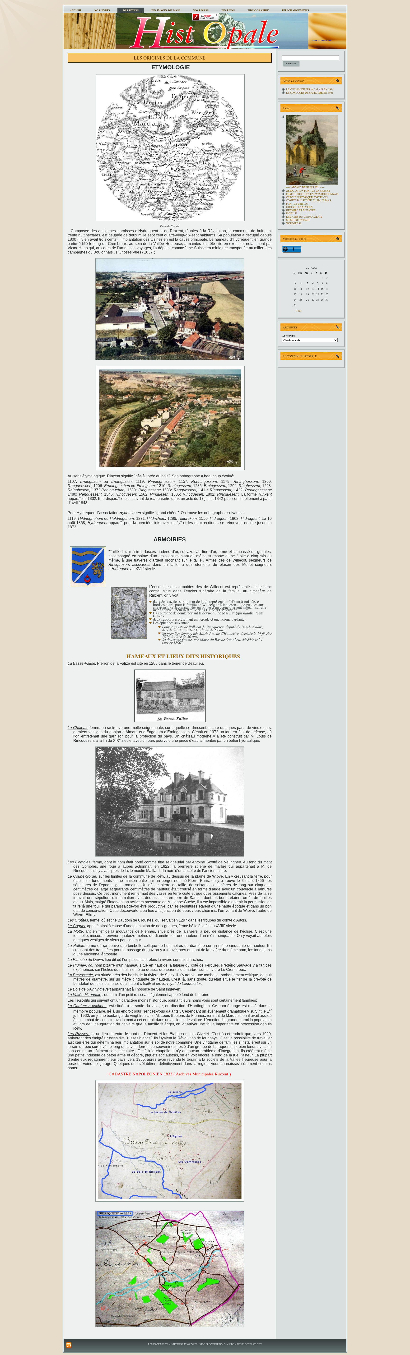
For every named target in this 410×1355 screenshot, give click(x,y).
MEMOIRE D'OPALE (298, 220)
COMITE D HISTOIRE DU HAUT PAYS (308, 200)
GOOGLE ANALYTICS (299, 207)
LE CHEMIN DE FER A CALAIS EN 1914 (310, 89)
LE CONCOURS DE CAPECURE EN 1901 (309, 92)
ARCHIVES (288, 336)
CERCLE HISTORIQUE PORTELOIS (307, 197)
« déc (299, 310)
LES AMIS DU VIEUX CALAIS (304, 216)
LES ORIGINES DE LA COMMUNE (169, 58)
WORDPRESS (293, 223)
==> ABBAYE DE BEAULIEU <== (305, 187)
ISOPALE (291, 213)
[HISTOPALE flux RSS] (69, 1345)
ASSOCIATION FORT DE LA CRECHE (308, 190)
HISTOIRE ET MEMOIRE (301, 210)
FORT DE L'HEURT (297, 203)
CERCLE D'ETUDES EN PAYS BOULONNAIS (312, 194)
